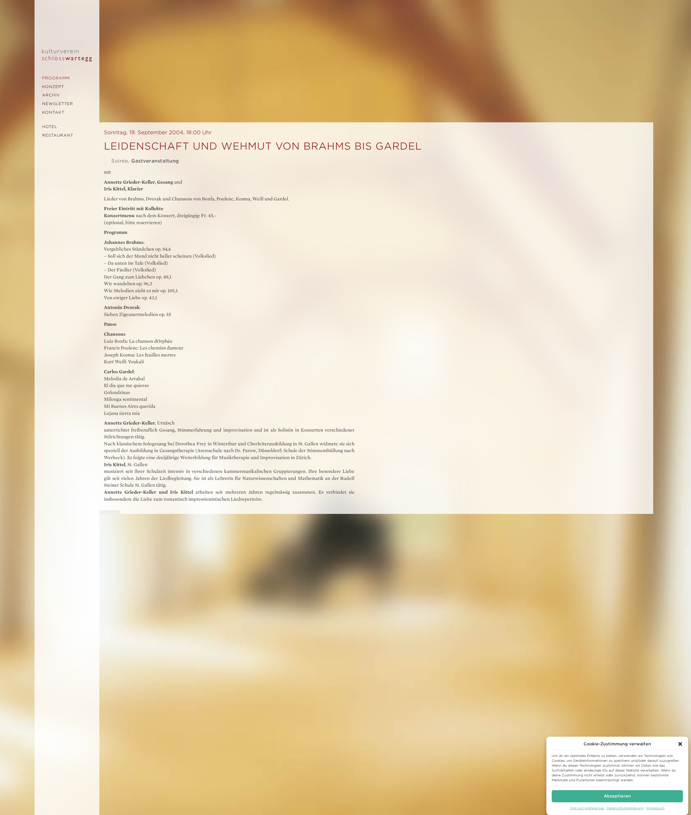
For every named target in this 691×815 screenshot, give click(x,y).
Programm (56, 78)
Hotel (49, 126)
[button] (680, 744)
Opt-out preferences (587, 808)
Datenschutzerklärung (625, 808)
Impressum (655, 808)
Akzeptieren (617, 796)
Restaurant (57, 135)
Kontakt (53, 112)
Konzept (53, 87)
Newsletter (57, 104)
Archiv (51, 95)
